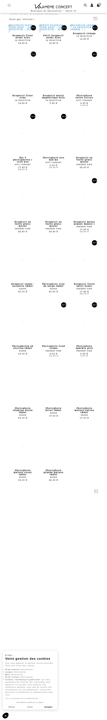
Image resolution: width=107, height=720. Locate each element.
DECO (26, 14)
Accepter (48, 707)
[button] (5, 715)
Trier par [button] (15, 19)
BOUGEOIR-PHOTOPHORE (45, 14)
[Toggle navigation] (9, 5)
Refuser (11, 707)
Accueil (14, 14)
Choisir (30, 707)
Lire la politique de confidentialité (21, 698)
